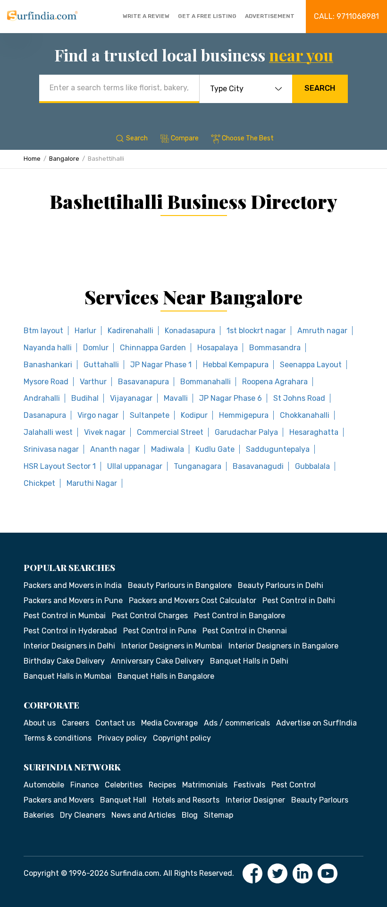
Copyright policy (182, 738)
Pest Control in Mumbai (65, 615)
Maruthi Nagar (92, 483)
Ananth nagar (115, 449)
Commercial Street (170, 432)
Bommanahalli (205, 381)
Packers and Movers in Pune (73, 600)
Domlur (96, 347)
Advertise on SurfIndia (316, 722)
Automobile (44, 784)
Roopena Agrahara (275, 381)
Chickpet (39, 483)
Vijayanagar (131, 398)
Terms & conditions (58, 738)
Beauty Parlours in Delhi (280, 585)
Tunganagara (197, 466)
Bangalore (64, 158)
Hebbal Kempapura (236, 364)
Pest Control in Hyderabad (70, 630)
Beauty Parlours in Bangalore (180, 585)
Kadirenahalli (130, 330)
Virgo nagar (97, 415)
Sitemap (218, 815)
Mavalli (176, 398)
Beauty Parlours (319, 799)
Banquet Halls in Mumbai (67, 676)
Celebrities (124, 784)
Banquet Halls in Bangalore (166, 676)
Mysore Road (46, 381)
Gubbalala (312, 466)
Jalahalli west (48, 432)
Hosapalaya (217, 347)
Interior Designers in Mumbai (171, 645)
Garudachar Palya (246, 432)
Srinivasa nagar (51, 449)
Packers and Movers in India (73, 585)
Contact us (115, 722)
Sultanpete (149, 415)
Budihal (85, 398)
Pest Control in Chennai (244, 630)
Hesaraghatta (313, 432)
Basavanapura (143, 381)
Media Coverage (169, 722)
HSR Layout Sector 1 (60, 466)
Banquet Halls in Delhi (249, 660)
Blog (190, 815)
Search (319, 88)
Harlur (85, 330)
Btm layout (43, 330)
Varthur (93, 381)
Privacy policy (122, 738)
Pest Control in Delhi (298, 600)
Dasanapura (45, 415)
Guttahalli (101, 364)
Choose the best (248, 138)
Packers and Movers (59, 799)
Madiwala (167, 449)
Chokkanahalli (304, 415)
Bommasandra (275, 347)
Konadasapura (190, 330)
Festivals (249, 784)
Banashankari (48, 364)
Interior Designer (255, 799)
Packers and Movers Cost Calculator (192, 600)
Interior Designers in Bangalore (283, 645)
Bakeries (39, 815)
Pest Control (293, 784)
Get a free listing (207, 16)
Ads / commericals (237, 722)
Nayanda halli (48, 347)
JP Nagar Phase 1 (161, 364)
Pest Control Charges (150, 615)
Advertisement (269, 16)
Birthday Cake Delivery (64, 660)
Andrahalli (42, 398)
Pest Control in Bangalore (239, 615)
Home (32, 158)
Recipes (162, 784)
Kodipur (194, 415)
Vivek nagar (105, 432)
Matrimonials (204, 784)
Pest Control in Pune (159, 630)
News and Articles (143, 815)
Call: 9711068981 (346, 16)
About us (40, 722)
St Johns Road (299, 398)
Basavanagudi (258, 466)
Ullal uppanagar (134, 466)
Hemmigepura (244, 415)
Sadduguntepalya (278, 449)
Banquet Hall (123, 799)
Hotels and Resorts (185, 799)
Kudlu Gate (215, 449)
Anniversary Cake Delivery (157, 660)
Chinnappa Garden (153, 347)
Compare (185, 138)
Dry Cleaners (82, 815)
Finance (84, 784)
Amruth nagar (322, 330)
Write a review (146, 16)
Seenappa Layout (311, 364)
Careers (75, 722)
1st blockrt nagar (256, 330)
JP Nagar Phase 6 (230, 398)
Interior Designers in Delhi (69, 645)
